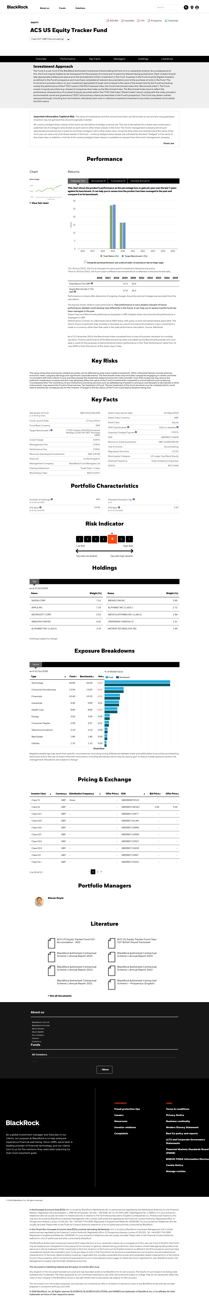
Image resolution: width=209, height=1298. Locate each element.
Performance (67, 59)
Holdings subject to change (43, 639)
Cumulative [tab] (117, 181)
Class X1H (37, 848)
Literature (167, 59)
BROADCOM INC (116, 601)
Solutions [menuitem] (80, 8)
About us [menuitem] (44, 8)
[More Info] (105, 181)
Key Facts (95, 59)
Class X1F (37, 834)
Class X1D (37, 821)
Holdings (143, 59)
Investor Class (38, 794)
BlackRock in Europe (41, 1026)
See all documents (61, 996)
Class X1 (36, 807)
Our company (38, 1035)
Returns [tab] (73, 172)
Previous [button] (90, 872)
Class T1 (36, 800)
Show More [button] (98, 749)
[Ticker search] (186, 7)
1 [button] (93, 872)
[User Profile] (197, 7)
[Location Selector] (192, 7)
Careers (35, 1038)
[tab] (47, 189)
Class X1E (37, 828)
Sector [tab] (36, 664)
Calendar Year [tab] (78, 181)
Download (173, 21)
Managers (119, 59)
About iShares (38, 1029)
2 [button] (97, 872)
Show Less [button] (168, 143)
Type (33, 677)
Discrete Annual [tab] (139, 181)
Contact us (36, 1042)
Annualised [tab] (97, 181)
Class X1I (36, 855)
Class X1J (36, 862)
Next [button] (100, 871)
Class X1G (37, 841)
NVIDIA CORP (38, 601)
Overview (41, 59)
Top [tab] (34, 581)
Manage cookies (176, 1171)
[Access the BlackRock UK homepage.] (23, 1125)
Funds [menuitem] (62, 8)
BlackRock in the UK (40, 1022)
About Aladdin (38, 1032)
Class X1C (37, 814)
